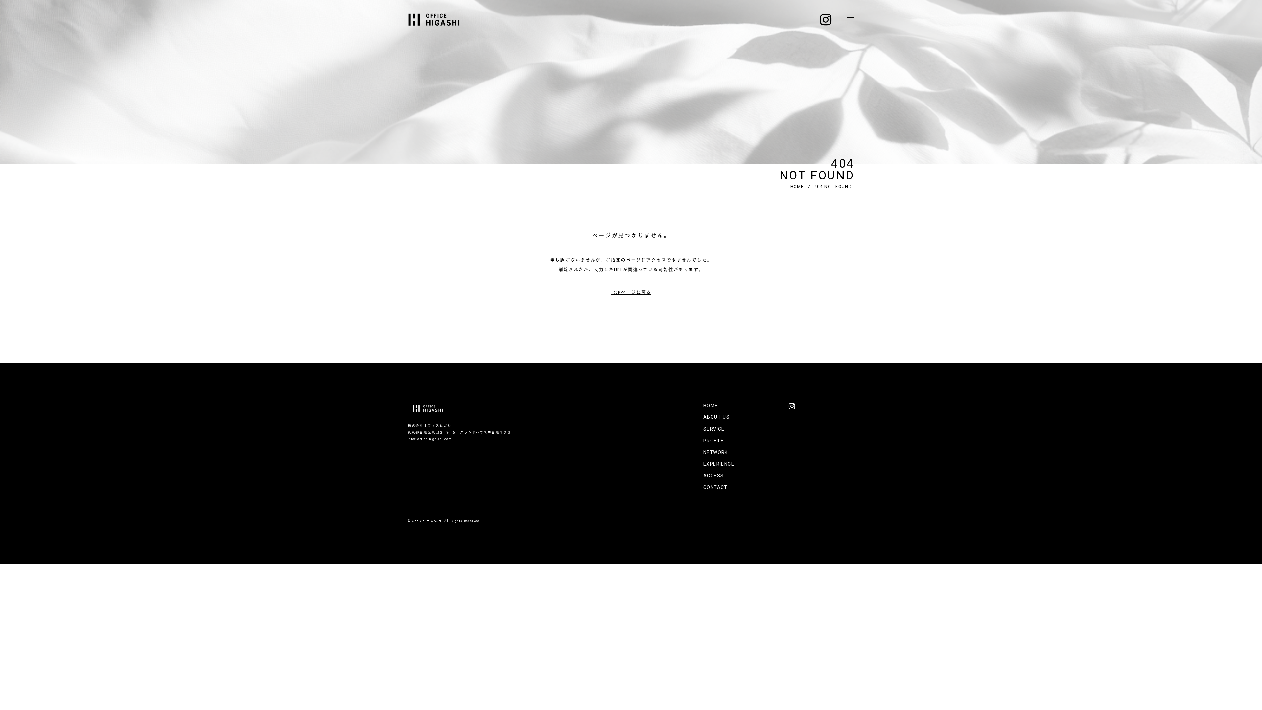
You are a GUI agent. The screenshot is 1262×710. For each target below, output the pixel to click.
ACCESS (713, 475)
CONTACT (715, 487)
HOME (797, 186)
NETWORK (715, 452)
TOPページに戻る (631, 292)
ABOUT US (716, 417)
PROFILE (713, 440)
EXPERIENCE (718, 464)
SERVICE (714, 429)
